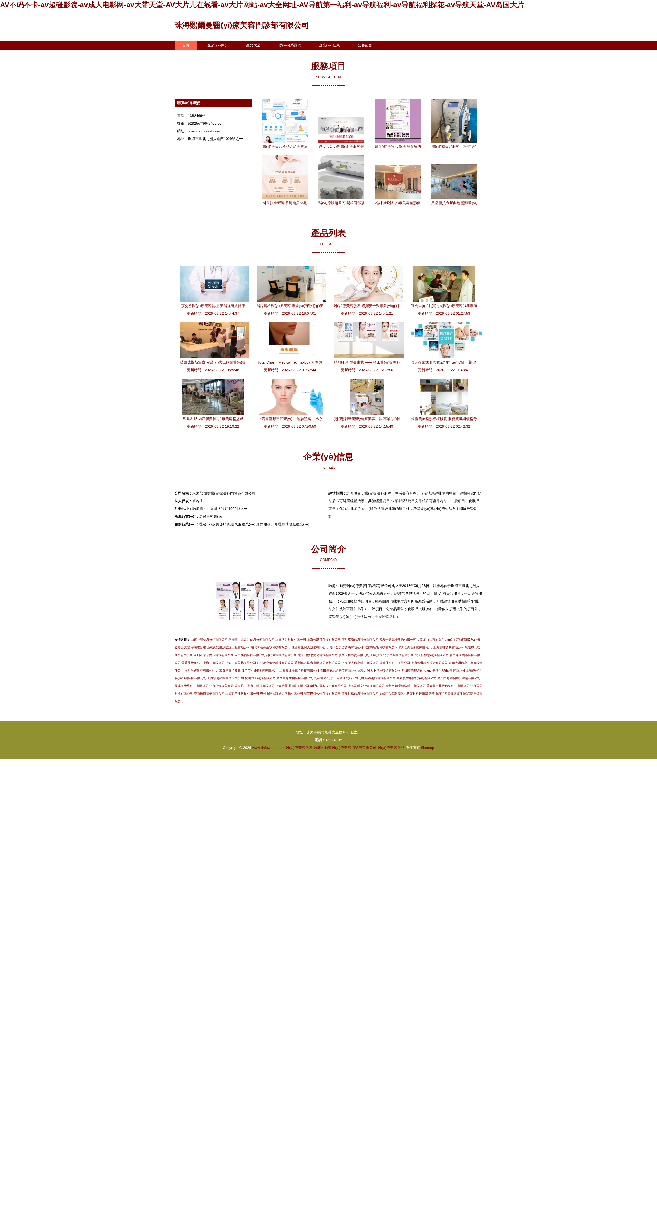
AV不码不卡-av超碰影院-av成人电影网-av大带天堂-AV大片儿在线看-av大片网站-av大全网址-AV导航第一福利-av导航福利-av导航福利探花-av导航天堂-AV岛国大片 (262, 5)
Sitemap (427, 748)
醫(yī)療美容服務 (299, 748)
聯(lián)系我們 (289, 45)
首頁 (185, 45)
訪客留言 (365, 45)
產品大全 (253, 45)
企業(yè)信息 (329, 45)
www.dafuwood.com (204, 131)
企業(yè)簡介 (217, 45)
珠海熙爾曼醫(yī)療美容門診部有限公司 (242, 25)
